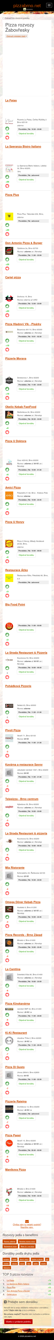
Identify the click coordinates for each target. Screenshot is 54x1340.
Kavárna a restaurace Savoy (24, 764)
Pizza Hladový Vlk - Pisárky (23, 324)
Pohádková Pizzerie (18, 686)
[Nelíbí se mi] (7, 138)
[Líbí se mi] (7, 128)
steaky (43, 1263)
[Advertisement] (27, 66)
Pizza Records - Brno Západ (23, 935)
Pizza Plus (12, 195)
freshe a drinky (37, 1259)
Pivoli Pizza (13, 730)
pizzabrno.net (27, 5)
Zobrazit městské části (16, 36)
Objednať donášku (26, 133)
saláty (36, 1263)
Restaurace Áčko (16, 570)
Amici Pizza (13, 487)
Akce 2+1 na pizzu (27, 1246)
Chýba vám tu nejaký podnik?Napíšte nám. (27, 1226)
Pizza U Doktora (15, 441)
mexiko (6, 1263)
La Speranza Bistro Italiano (23, 146)
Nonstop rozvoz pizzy (27, 1241)
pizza (22, 1263)
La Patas (11, 100)
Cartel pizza (13, 277)
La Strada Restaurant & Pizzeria (26, 652)
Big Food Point (15, 604)
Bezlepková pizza (10, 1246)
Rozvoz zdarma (9, 1241)
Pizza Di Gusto (15, 1067)
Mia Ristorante (15, 867)
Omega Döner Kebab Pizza (22, 902)
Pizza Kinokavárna (17, 1003)
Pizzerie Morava (15, 358)
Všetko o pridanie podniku (18, 1321)
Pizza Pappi (13, 1135)
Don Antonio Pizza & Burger (23, 243)
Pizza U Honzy (14, 522)
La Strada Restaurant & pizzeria (26, 833)
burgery (6, 1259)
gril (47, 1259)
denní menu (24, 1259)
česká (14, 1259)
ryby (28, 1263)
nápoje (14, 1263)
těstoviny (7, 1268)
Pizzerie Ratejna (16, 1101)
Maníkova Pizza (15, 1169)
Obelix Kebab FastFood (20, 407)
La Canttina (12, 969)
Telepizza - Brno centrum (21, 799)
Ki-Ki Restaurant (16, 1033)
